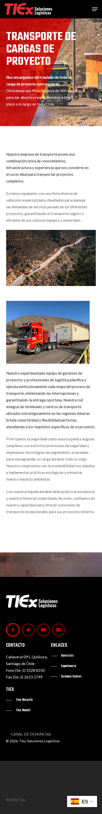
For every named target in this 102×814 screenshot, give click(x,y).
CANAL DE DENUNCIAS (31, 734)
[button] (95, 9)
